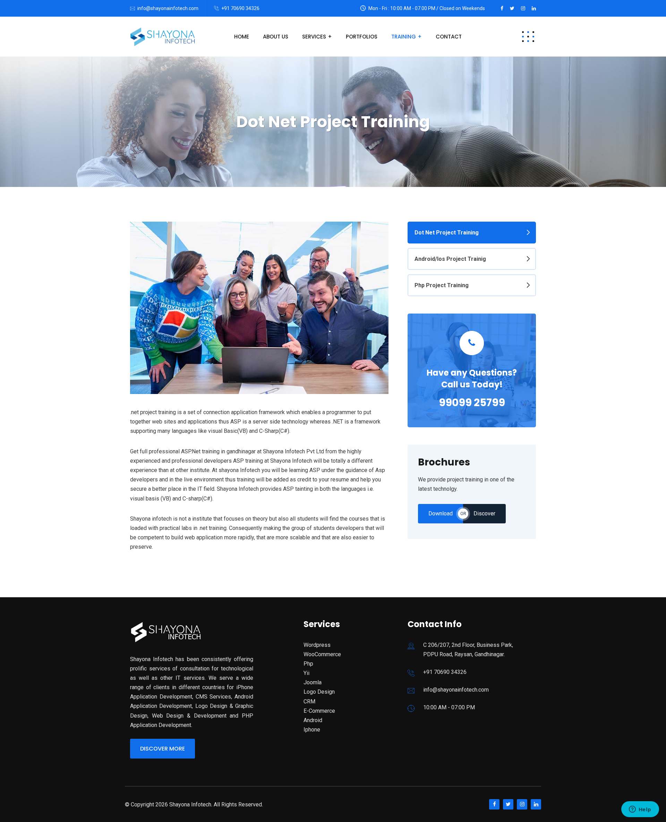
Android (313, 720)
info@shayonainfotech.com (167, 8)
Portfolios (361, 36)
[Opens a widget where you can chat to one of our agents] (640, 810)
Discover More (162, 749)
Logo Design (319, 691)
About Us (275, 36)
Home (241, 36)
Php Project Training (442, 285)
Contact (449, 36)
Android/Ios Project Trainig (450, 259)
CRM (309, 701)
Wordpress (317, 645)
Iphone (312, 729)
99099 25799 (472, 402)
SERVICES (314, 36)
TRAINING (403, 36)
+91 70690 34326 (240, 8)
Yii (306, 673)
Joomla (313, 682)
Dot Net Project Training (447, 232)
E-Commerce (319, 711)
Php (308, 663)
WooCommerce (322, 654)
